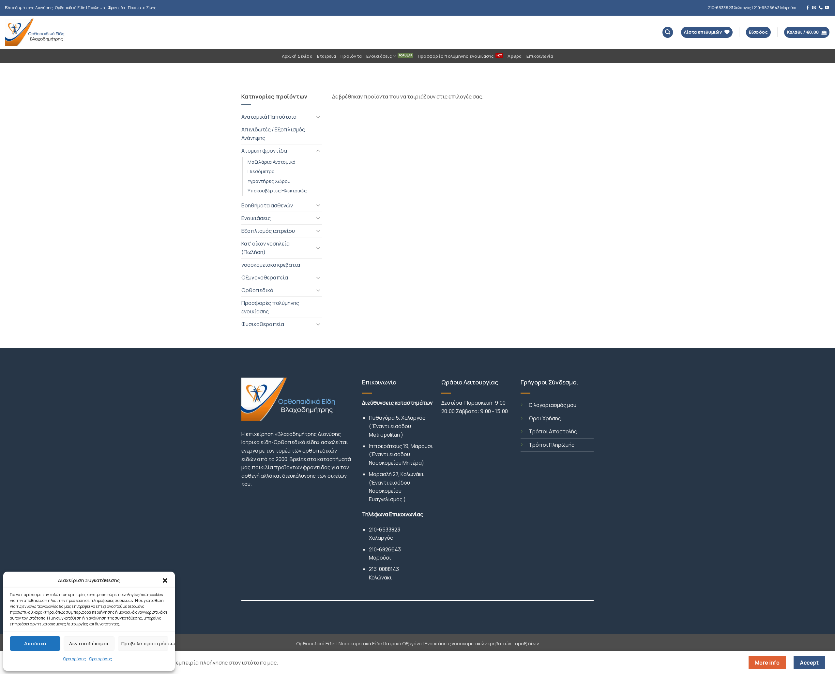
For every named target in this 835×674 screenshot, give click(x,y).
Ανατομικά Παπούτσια (268, 116)
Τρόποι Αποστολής (553, 431)
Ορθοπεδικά (257, 290)
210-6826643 (385, 549)
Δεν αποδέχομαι (89, 643)
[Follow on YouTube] (827, 8)
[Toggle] (318, 117)
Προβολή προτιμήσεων (144, 643)
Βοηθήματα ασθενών (267, 205)
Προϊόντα (351, 56)
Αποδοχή (35, 643)
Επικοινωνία (540, 56)
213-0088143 (384, 569)
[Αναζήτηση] (667, 32)
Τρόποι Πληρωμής (551, 444)
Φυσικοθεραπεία (262, 324)
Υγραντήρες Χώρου (269, 181)
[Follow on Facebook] (808, 8)
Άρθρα (515, 56)
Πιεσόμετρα (261, 171)
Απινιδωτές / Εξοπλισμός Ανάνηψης (273, 134)
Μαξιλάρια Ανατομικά (272, 161)
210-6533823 (384, 529)
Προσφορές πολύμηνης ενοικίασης (456, 56)
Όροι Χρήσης (545, 418)
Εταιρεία (326, 56)
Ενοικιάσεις (379, 56)
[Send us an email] (814, 8)
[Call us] (821, 8)
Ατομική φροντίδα (264, 150)
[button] (165, 580)
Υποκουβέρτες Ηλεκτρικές (277, 190)
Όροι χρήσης (74, 659)
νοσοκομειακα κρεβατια (270, 264)
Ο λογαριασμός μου (552, 405)
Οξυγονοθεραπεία (264, 277)
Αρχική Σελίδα (297, 56)
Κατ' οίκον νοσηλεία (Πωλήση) (265, 248)
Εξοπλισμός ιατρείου (268, 230)
